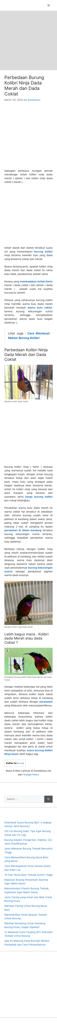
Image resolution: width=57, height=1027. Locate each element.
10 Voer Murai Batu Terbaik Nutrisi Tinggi (28, 874)
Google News (31, 774)
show (20, 763)
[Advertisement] (28, 40)
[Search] (48, 799)
